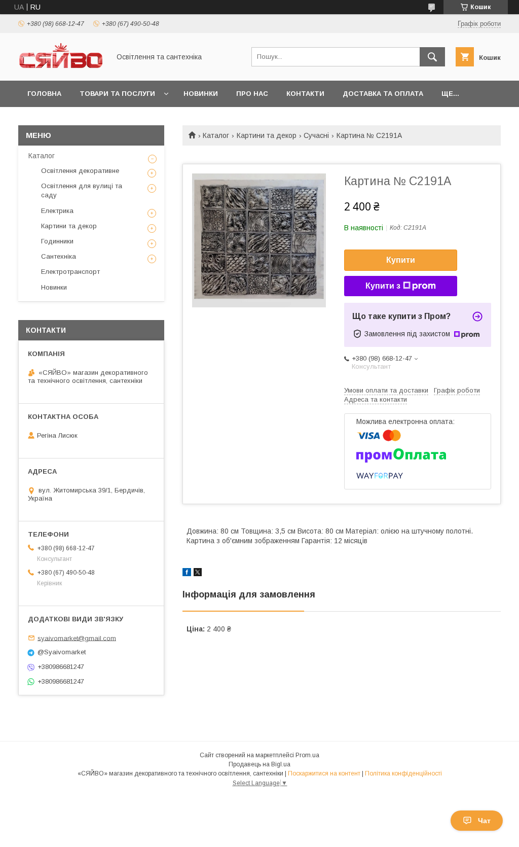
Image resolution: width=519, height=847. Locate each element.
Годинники (57, 241)
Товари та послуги (117, 93)
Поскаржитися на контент (324, 773)
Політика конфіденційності (403, 773)
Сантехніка (58, 256)
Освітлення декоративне (80, 170)
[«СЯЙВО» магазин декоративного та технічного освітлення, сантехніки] (61, 67)
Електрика (57, 211)
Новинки (200, 93)
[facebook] (186, 574)
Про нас (252, 93)
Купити (400, 260)
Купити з (382, 285)
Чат (484, 821)
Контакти (305, 93)
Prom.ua (307, 755)
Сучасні (316, 135)
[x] (198, 574)
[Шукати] (432, 56)
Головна (44, 93)
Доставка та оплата (383, 93)
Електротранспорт (70, 271)
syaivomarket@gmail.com (77, 638)
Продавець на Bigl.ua (259, 764)
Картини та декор (266, 135)
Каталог (216, 135)
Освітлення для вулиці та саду (81, 190)
